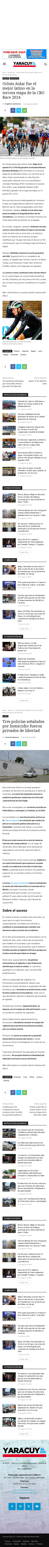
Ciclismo (17, 351)
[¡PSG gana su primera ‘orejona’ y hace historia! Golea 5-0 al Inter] (9, 585)
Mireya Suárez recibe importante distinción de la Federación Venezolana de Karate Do (29, 647)
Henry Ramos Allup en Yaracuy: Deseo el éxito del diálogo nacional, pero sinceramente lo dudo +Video (31, 498)
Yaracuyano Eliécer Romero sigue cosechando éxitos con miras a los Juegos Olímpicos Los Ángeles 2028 (32, 456)
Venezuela (14, 355)
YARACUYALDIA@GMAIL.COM (24, 1493)
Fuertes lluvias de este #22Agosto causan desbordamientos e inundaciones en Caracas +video (32, 512)
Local (40, 351)
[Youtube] (36, 1506)
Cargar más (23, 552)
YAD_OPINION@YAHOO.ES (24, 1490)
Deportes (11, 72)
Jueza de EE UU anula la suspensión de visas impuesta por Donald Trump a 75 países (31, 542)
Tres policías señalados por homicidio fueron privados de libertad (13, 383)
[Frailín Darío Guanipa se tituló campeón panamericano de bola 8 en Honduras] (9, 678)
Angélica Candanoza (13, 104)
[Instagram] (20, 1506)
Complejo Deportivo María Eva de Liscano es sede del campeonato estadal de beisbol (31, 429)
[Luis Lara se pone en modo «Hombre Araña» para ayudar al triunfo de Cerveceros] (9, 471)
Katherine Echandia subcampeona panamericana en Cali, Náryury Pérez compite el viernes (31, 662)
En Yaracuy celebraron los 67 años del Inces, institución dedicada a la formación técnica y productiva (32, 527)
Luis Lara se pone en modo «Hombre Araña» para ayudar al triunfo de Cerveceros (32, 470)
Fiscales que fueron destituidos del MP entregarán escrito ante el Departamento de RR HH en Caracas (31, 599)
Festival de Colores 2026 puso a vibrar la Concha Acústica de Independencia (31, 403)
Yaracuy (23, 355)
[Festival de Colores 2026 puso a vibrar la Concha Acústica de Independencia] (9, 404)
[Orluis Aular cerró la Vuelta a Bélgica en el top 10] (9, 691)
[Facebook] (12, 110)
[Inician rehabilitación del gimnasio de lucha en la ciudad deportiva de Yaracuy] (9, 417)
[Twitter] (18, 110)
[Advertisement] (24, 24)
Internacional (14, 78)
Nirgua (6, 355)
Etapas (33, 351)
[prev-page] (4, 480)
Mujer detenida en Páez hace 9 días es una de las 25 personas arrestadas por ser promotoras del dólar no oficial (31, 570)
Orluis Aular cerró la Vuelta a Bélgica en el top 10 (30, 689)
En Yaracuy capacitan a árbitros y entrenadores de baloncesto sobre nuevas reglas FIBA (32, 442)
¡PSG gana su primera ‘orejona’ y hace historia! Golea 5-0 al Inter (32, 583)
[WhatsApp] (24, 110)
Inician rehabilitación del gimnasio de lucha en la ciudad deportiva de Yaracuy (31, 416)
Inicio (4, 72)
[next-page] (8, 480)
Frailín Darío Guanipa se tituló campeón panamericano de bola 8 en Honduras (31, 677)
